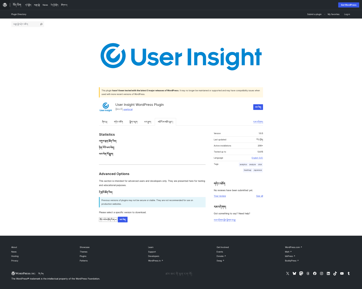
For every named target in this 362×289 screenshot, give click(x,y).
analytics (243, 164)
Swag (220, 260)
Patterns (84, 260)
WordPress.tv (155, 260)
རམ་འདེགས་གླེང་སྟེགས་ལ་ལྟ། (225, 220)
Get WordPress (348, 5)
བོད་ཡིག (41, 274)
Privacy (14, 260)
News (14, 252)
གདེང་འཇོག (118, 121)
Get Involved (223, 247)
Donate (221, 256)
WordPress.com (293, 247)
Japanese (258, 170)
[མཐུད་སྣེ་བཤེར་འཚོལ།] (41, 24)
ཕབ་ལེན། (258, 107)
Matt (288, 252)
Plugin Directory (18, 14)
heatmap (247, 170)
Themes (83, 252)
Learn (150, 247)
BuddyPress (292, 260)
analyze (252, 164)
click (260, 164)
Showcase (85, 247)
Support (152, 252)
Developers (153, 256)
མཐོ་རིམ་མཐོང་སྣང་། (165, 121)
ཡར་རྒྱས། (147, 121)
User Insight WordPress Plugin (139, 105)
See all (259, 196)
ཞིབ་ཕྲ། (104, 121)
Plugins (83, 256)
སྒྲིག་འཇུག (133, 121)
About (14, 247)
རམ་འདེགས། (258, 121)
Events (220, 252)
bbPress (290, 256)
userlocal (127, 109)
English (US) (257, 158)
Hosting (15, 256)
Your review (220, 196)
